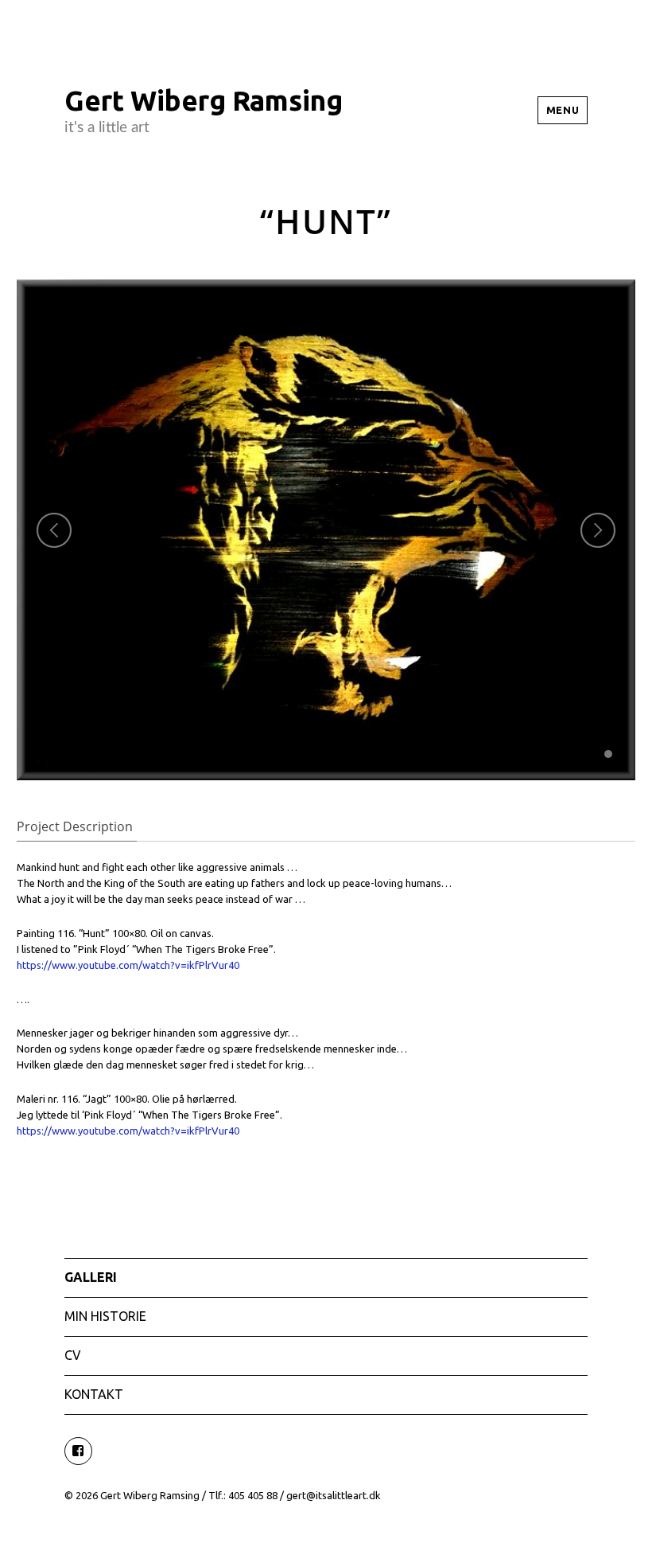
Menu (562, 109)
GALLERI (90, 1277)
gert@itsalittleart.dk (333, 1495)
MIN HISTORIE (105, 1316)
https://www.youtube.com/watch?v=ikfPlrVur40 (128, 965)
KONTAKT (93, 1394)
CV (72, 1355)
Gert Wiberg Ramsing (203, 100)
